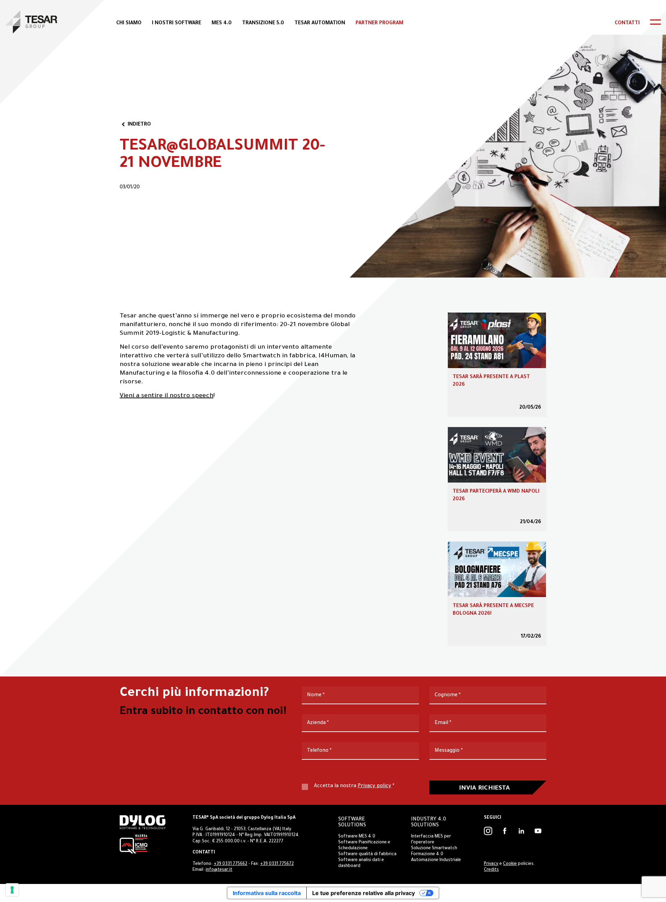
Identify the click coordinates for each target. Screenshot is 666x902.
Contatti (627, 23)
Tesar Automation (319, 23)
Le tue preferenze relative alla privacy (363, 893)
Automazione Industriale (436, 860)
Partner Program (379, 23)
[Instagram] (488, 831)
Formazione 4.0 (427, 854)
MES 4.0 (222, 23)
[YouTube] (538, 831)
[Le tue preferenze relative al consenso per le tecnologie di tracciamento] (12, 889)
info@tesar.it (219, 870)
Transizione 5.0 (263, 23)
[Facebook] (505, 831)
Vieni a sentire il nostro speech (166, 396)
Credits (491, 870)
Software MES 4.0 (356, 836)
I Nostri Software (176, 23)
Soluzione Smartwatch (434, 848)
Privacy (491, 864)
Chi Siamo (129, 23)
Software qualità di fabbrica (367, 854)
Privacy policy (374, 786)
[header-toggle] (655, 22)
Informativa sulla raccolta (267, 893)
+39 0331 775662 (230, 864)
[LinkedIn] (521, 831)
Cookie (510, 864)
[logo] (31, 21)
